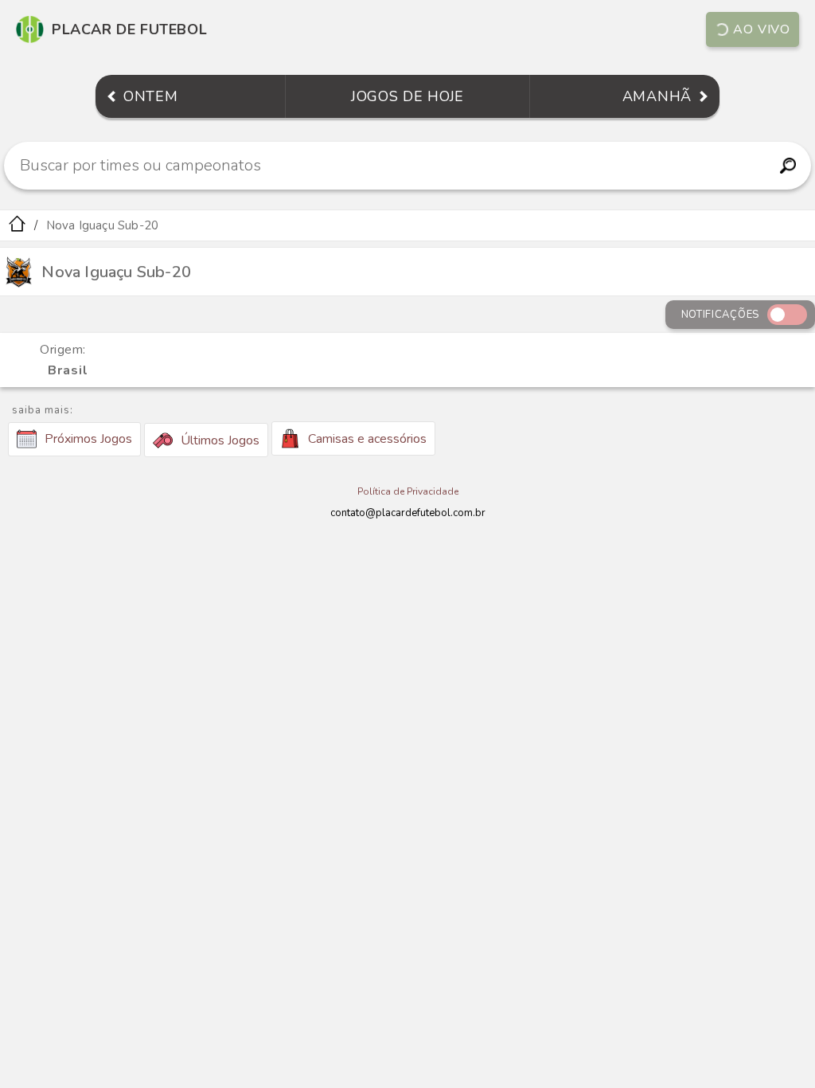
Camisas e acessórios (367, 439)
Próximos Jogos (88, 439)
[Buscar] (787, 166)
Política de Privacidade (407, 491)
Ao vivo (761, 29)
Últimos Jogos (220, 440)
